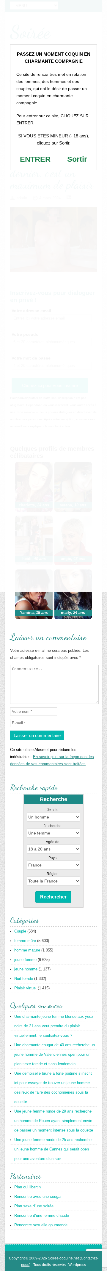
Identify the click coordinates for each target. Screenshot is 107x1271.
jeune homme (25, 969)
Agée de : (53, 842)
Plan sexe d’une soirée (34, 1206)
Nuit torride (23, 978)
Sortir (77, 159)
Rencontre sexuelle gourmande (40, 1225)
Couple (20, 931)
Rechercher (53, 896)
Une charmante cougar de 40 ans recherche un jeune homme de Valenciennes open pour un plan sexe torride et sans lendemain (54, 1054)
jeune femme (25, 959)
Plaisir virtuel (25, 988)
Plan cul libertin (27, 1187)
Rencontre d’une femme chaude (41, 1215)
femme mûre (25, 940)
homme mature (27, 950)
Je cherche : (53, 826)
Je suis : (53, 810)
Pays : (53, 858)
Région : (53, 874)
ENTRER (35, 159)
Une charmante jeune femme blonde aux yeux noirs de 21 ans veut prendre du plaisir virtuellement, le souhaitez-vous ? (53, 1026)
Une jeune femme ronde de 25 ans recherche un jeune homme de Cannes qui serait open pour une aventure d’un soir (53, 1149)
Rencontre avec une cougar (38, 1196)
